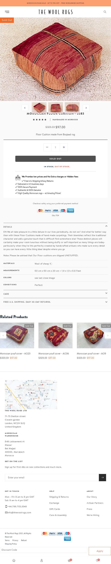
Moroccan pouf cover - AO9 (91, 353)
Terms (7, 540)
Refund (24, 540)
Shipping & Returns (59, 496)
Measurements (11, 270)
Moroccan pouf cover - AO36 (53, 353)
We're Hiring (93, 515)
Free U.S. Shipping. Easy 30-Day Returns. (27, 302)
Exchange (54, 503)
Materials (9, 263)
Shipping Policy (11, 544)
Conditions (10, 284)
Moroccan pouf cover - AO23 (15, 353)
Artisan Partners (95, 503)
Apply (100, 551)
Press (89, 509)
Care (6, 294)
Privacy (15, 540)
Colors (7, 277)
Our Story (92, 496)
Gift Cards (54, 509)
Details (7, 227)
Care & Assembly (58, 515)
